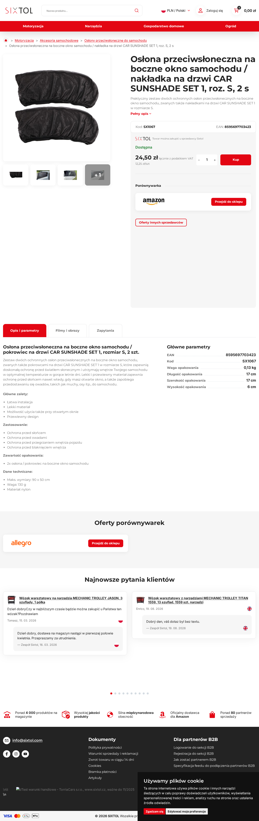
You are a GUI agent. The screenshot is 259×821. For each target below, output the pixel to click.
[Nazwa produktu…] (91, 10)
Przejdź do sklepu (229, 202)
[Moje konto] (200, 10)
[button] (111, 693)
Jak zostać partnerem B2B (195, 760)
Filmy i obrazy (68, 330)
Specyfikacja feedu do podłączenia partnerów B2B (214, 766)
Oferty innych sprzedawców (161, 222)
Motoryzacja (33, 26)
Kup (236, 159)
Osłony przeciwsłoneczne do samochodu (115, 40)
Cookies (94, 766)
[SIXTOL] (19, 10)
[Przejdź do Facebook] (6, 754)
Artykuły (95, 778)
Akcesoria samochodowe (59, 40)
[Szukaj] (136, 10)
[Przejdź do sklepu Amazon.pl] (153, 201)
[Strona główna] (6, 40)
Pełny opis (139, 114)
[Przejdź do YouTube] (25, 754)
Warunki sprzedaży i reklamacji (113, 754)
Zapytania (105, 330)
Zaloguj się (214, 10)
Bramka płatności (102, 772)
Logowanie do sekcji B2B (194, 747)
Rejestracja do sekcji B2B (194, 754)
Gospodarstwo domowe (164, 26)
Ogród (230, 26)
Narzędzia (93, 26)
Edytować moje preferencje (187, 811)
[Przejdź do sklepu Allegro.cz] (21, 543)
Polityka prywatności (105, 747)
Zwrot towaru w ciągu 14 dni (111, 760)
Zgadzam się (154, 811)
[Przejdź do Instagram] (16, 754)
